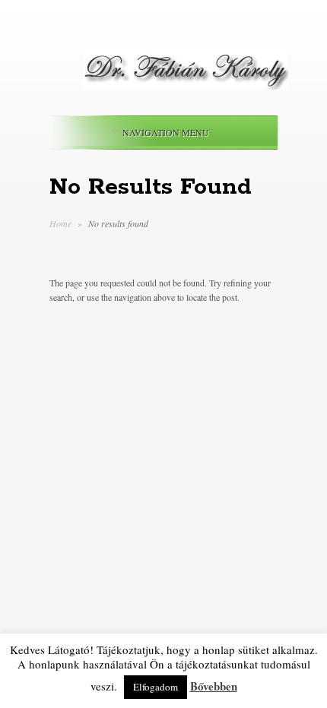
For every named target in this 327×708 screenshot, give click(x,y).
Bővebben (213, 686)
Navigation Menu (165, 132)
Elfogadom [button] (155, 687)
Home (60, 223)
